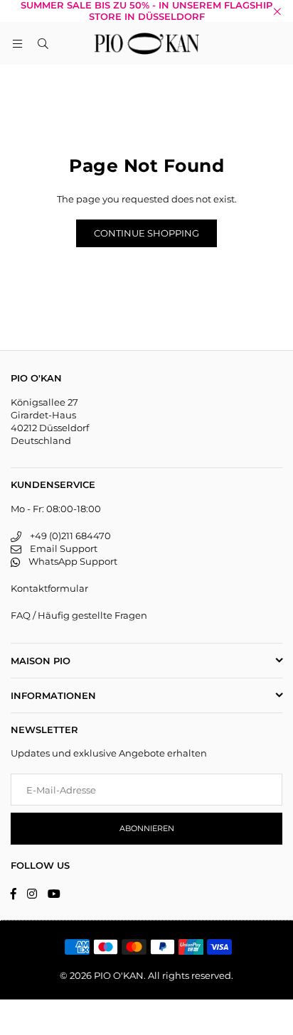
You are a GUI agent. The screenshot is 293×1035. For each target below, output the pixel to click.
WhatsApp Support (68, 561)
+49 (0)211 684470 (66, 535)
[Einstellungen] (276, 43)
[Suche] (42, 43)
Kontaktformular (49, 588)
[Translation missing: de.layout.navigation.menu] (17, 43)
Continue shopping (146, 233)
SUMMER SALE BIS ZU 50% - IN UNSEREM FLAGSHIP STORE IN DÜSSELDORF (146, 11)
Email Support (59, 548)
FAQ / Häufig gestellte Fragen (79, 615)
